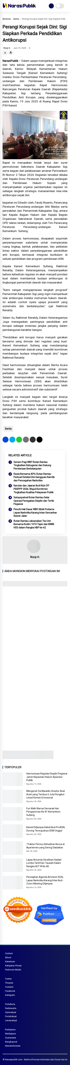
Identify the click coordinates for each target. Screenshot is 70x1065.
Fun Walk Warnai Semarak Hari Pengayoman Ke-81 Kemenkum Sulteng (43, 811)
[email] (33, 440)
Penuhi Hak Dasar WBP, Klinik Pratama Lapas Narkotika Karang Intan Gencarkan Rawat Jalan (35, 512)
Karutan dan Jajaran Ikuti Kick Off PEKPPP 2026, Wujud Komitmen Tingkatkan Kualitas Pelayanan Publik (34, 488)
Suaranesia (10, 1037)
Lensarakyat (11, 1020)
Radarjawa (10, 1029)
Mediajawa (10, 1033)
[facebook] (5, 440)
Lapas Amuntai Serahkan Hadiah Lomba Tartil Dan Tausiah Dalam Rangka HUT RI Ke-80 (44, 863)
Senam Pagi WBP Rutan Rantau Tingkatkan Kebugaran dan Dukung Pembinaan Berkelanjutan (32, 465)
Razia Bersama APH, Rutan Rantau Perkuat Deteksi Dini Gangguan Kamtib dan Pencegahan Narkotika (34, 477)
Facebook (10, 991)
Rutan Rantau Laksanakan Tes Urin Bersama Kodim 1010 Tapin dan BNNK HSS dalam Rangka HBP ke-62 (34, 524)
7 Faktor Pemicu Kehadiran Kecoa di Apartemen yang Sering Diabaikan (45, 846)
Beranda (7, 19)
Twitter (8, 979)
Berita (16, 19)
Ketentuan (10, 961)
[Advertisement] (35, 626)
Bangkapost (11, 1041)
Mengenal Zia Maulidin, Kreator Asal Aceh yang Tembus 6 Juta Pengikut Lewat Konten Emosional (45, 794)
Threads (9, 983)
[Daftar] (51, 5)
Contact (9, 953)
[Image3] (28, 758)
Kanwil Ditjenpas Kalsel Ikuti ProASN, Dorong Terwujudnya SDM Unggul (45, 829)
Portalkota (10, 1004)
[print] (26, 440)
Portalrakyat (11, 1016)
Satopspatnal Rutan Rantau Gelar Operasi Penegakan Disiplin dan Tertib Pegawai (34, 500)
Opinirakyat (10, 1012)
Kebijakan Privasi (13, 965)
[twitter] (12, 440)
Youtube (9, 987)
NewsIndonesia (12, 1046)
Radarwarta (10, 1008)
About (8, 957)
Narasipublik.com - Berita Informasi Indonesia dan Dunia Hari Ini (36, 1059)
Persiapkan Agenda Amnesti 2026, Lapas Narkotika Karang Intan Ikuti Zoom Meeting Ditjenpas (45, 880)
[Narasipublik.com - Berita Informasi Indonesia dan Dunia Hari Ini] (19, 8)
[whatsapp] (19, 440)
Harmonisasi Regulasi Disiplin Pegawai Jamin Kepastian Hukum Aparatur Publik (46, 777)
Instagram (10, 995)
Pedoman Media (13, 969)
